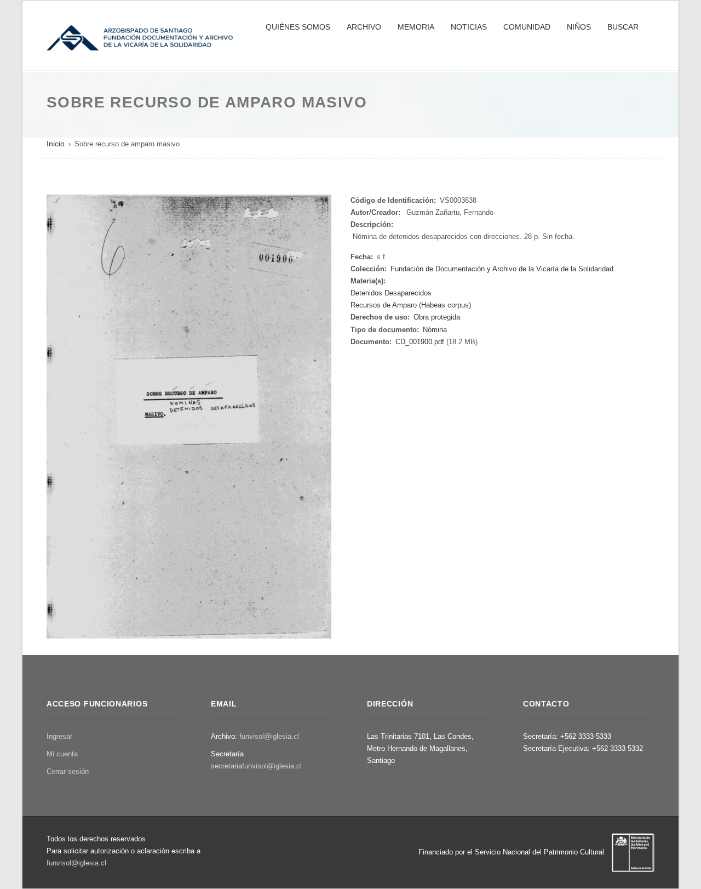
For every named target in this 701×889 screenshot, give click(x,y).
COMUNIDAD (526, 26)
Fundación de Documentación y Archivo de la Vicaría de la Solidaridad (501, 269)
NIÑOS (579, 26)
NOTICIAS (469, 26)
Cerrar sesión (68, 771)
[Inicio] (140, 36)
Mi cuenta (62, 754)
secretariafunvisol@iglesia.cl (256, 766)
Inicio (56, 143)
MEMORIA (416, 26)
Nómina (435, 330)
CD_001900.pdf (419, 342)
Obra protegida (436, 317)
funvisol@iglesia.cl (269, 736)
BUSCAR (623, 26)
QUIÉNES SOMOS (298, 26)
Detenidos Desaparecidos (391, 293)
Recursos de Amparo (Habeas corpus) (410, 305)
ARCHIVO (364, 26)
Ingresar (59, 736)
